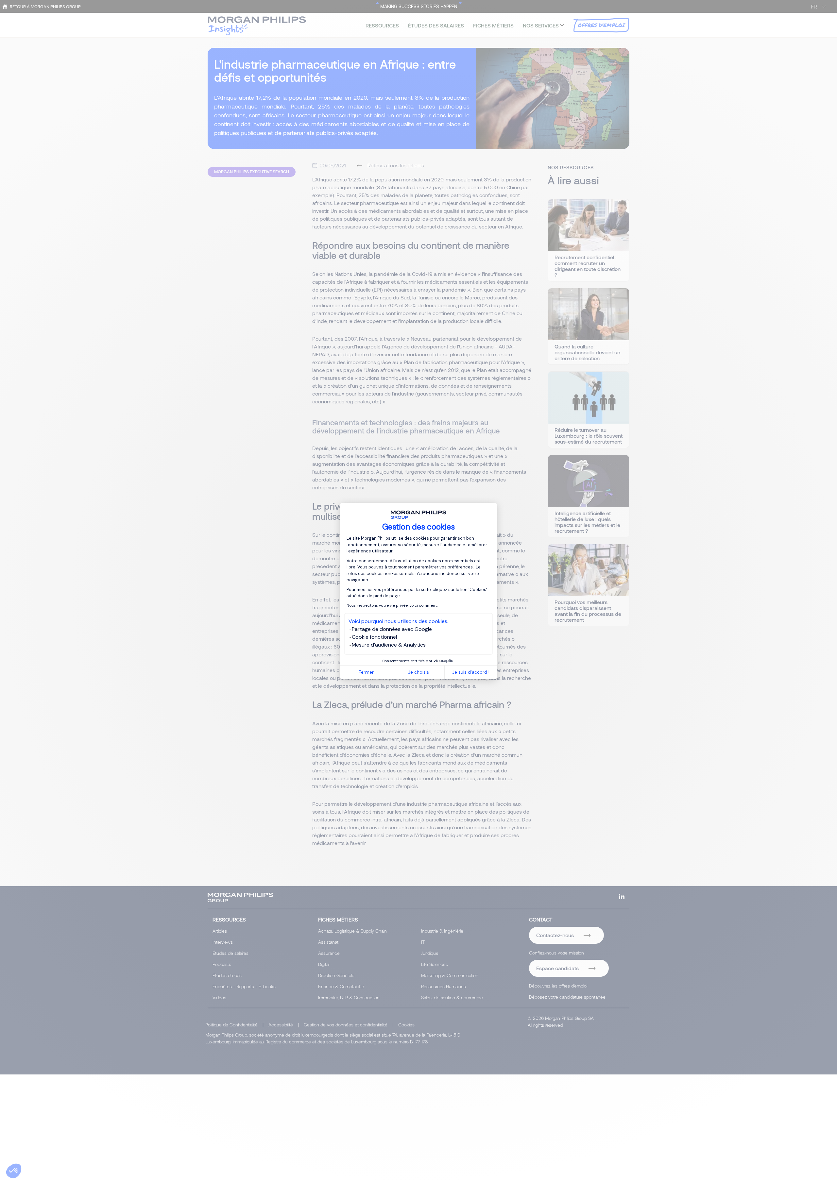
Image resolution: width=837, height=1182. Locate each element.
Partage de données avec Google (392, 629)
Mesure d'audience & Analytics (389, 644)
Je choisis (418, 672)
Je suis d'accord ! (470, 672)
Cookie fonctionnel (374, 636)
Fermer (366, 672)
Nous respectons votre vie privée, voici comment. (392, 605)
